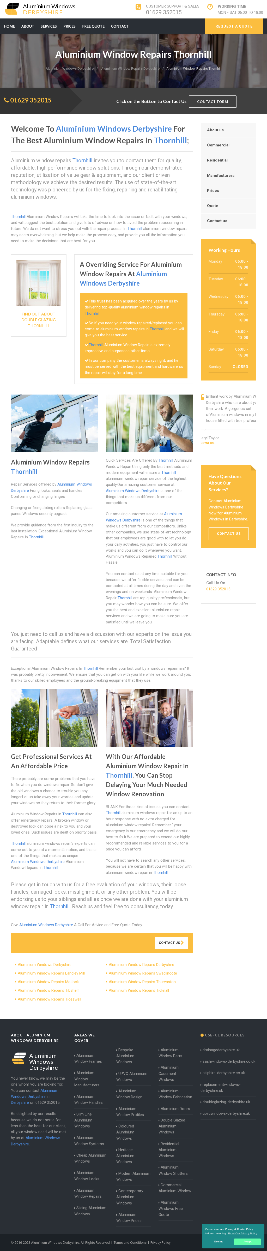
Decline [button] (218, 1241)
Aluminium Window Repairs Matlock (48, 981)
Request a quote (234, 26)
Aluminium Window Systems (89, 1140)
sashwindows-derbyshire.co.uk (229, 1061)
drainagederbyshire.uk (221, 1050)
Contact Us (170, 943)
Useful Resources (224, 1035)
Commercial (218, 145)
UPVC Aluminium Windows (131, 1076)
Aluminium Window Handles (88, 1099)
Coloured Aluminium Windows (125, 1132)
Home (9, 26)
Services (49, 26)
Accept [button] (248, 1241)
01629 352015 (164, 12)
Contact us (217, 220)
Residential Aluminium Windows (169, 1150)
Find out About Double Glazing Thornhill (38, 320)
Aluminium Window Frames (88, 1058)
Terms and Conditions (130, 1242)
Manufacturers (220, 175)
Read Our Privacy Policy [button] (242, 1233)
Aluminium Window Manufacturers (87, 1079)
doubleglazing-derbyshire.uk (226, 1102)
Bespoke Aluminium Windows (125, 1056)
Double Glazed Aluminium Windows (172, 1126)
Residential (217, 160)
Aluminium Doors (175, 1108)
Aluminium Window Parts (170, 1053)
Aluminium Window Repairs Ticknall (139, 990)
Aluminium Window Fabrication (175, 1094)
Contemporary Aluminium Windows (129, 1197)
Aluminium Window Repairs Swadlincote (143, 973)
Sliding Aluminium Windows (90, 1210)
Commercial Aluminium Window (175, 1188)
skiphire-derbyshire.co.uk (224, 1073)
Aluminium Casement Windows (169, 1073)
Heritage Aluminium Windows (125, 1155)
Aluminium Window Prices (129, 1217)
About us (215, 130)
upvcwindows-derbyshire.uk (226, 1113)
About (27, 26)
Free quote (93, 26)
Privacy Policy (160, 1242)
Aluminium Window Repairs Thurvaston (142, 981)
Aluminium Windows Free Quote (171, 1208)
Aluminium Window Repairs (88, 1193)
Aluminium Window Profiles (130, 1111)
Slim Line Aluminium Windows (83, 1120)
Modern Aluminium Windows (133, 1176)
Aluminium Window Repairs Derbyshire (141, 964)
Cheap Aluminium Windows (90, 1158)
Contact (120, 26)
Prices (69, 26)
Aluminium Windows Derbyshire (44, 964)
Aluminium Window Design (129, 1094)
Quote (212, 205)
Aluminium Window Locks (86, 1175)
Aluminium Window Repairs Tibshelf (48, 990)
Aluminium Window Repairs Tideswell (49, 999)
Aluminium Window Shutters (173, 1170)
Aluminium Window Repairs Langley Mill (51, 973)
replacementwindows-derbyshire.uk (221, 1087)
